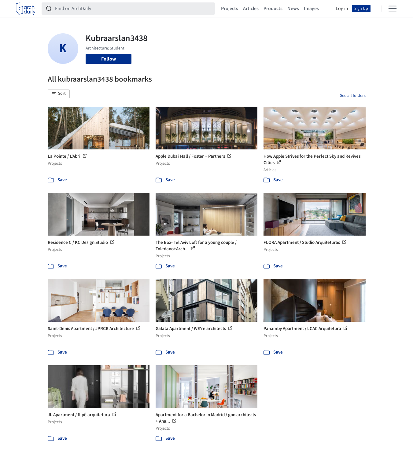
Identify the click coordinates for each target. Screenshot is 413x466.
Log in (342, 8)
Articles (251, 8)
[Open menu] (392, 8)
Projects (229, 8)
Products (273, 8)
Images (311, 8)
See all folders (353, 96)
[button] (59, 94)
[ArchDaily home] (25, 8)
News (293, 8)
